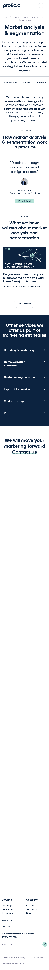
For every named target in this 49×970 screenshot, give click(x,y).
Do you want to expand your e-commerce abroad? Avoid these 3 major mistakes (23, 277)
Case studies (10, 82)
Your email (7, 944)
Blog (28, 913)
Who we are (32, 909)
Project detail (24, 201)
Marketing (7, 905)
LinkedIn (6, 926)
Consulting (7, 909)
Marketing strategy (32, 286)
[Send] (44, 944)
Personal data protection (13, 964)
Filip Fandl (7, 286)
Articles (26, 82)
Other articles (24, 304)
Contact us (24, 452)
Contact (30, 905)
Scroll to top (39, 957)
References (41, 82)
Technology (7, 913)
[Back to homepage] (11, 5)
